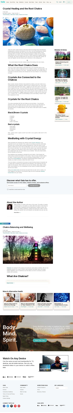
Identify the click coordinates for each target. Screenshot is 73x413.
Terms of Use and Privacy (9, 394)
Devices (4, 389)
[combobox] (61, 388)
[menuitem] (7, 2)
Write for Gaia (23, 391)
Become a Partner (41, 391)
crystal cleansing (36, 142)
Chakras (9, 280)
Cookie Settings (6, 398)
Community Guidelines (8, 391)
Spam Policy (5, 396)
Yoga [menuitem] (17, 2)
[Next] (68, 301)
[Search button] (57, 2)
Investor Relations (41, 387)
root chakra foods (15, 169)
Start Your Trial (39, 340)
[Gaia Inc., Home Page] (3, 2)
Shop (38, 389)
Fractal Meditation (17, 158)
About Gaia (5, 387)
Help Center (22, 387)
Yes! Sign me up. (34, 185)
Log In (68, 2)
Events (21, 394)
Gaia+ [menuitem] (44, 2)
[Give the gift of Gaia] (64, 2)
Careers (22, 389)
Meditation (9, 267)
